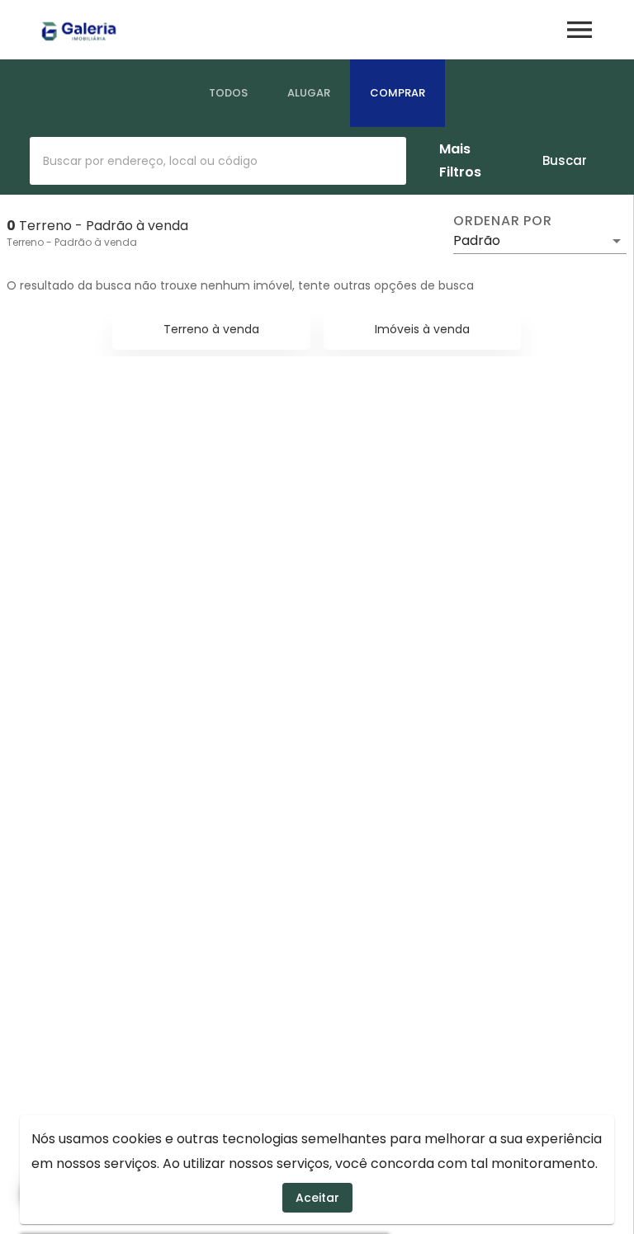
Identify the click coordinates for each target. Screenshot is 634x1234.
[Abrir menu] (579, 29)
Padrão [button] (476, 240)
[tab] (228, 93)
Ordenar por (502, 221)
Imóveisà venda (422, 329)
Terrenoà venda (211, 329)
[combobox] (218, 161)
